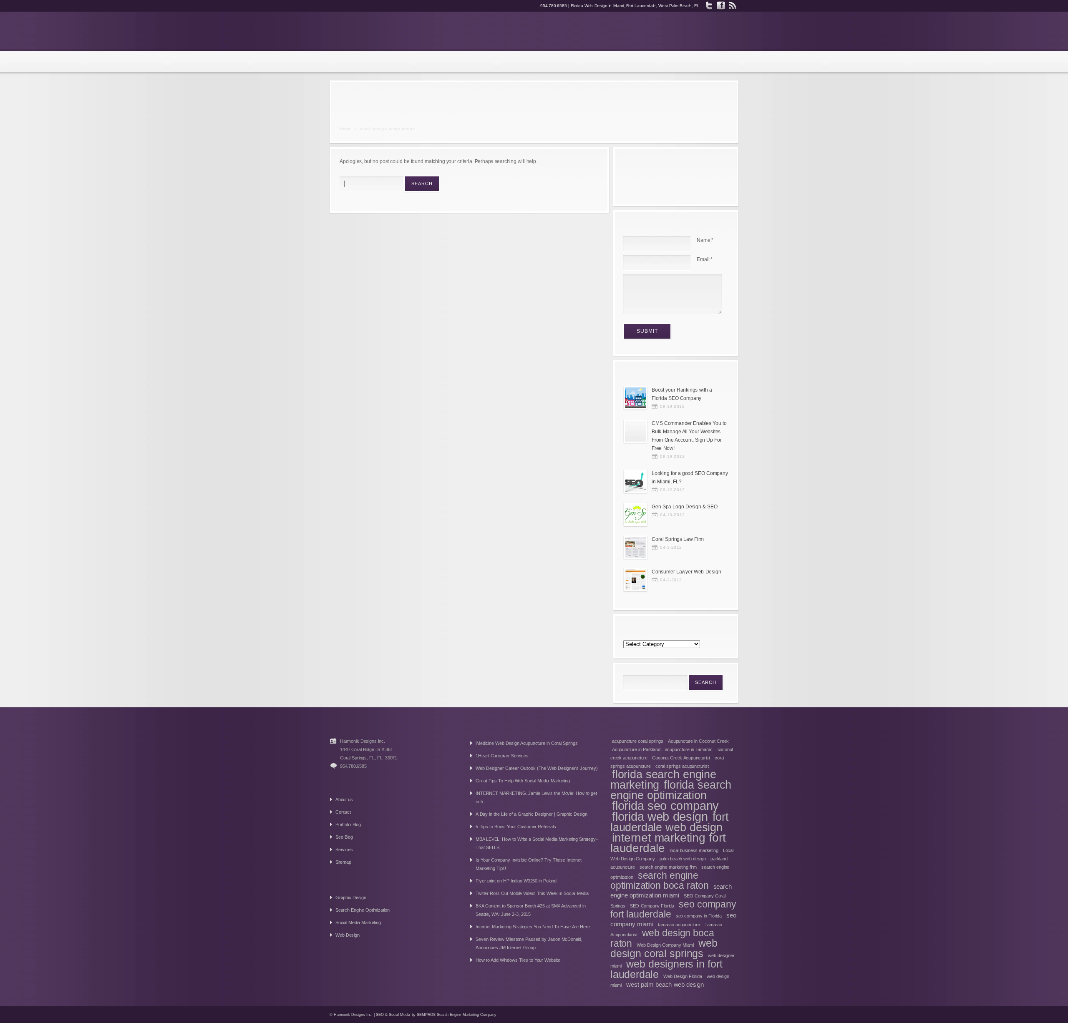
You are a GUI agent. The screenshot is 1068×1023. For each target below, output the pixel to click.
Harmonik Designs (387, 31)
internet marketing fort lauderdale (667, 843)
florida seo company (665, 805)
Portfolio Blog (348, 824)
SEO (379, 1015)
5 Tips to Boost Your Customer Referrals (516, 826)
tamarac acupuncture (679, 924)
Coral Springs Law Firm (678, 539)
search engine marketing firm (668, 867)
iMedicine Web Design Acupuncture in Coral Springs (526, 743)
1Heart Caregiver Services (502, 755)
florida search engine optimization (670, 790)
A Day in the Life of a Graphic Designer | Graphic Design (531, 814)
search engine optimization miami (671, 891)
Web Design (347, 935)
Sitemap (343, 862)
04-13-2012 (672, 515)
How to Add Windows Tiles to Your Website (518, 960)
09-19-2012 (672, 406)
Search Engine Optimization (362, 909)
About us (344, 799)
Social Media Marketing (358, 922)
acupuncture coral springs (637, 741)
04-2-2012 (671, 580)
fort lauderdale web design (669, 822)
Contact (343, 811)
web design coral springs (664, 948)
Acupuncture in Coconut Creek (698, 741)
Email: (705, 259)
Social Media (399, 1015)
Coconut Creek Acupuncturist (681, 757)
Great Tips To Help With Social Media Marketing (522, 780)
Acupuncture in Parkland (636, 749)
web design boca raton (662, 938)
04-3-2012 (671, 547)
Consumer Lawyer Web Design (686, 572)
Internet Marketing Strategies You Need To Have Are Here (532, 926)
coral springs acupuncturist (682, 766)
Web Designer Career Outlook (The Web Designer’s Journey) (536, 768)
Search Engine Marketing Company (466, 1015)
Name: (705, 240)
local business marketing (694, 850)
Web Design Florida (682, 976)
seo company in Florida (699, 915)
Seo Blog (344, 837)
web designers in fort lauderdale (666, 969)
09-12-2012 (672, 490)
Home (346, 128)
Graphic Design (350, 897)
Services (344, 849)
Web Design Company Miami (665, 945)
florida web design (660, 816)
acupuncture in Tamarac (689, 749)
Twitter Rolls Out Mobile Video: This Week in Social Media (532, 893)
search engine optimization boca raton (659, 880)
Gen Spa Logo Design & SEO (685, 507)
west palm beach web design (665, 984)
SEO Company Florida (652, 905)
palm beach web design (683, 858)
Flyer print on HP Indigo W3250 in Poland (516, 880)
